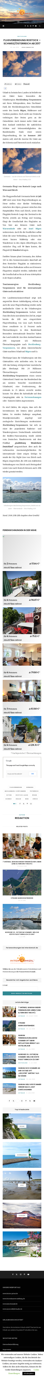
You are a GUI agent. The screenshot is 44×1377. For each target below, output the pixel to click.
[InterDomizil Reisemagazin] (22, 11)
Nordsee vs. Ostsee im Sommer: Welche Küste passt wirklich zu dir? (22, 933)
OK (32, 774)
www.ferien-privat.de (10, 1294)
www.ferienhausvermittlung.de (14, 1299)
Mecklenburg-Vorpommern (15, 791)
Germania (29, 787)
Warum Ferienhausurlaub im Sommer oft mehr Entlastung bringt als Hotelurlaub (28, 1040)
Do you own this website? (15, 774)
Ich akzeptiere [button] (29, 1373)
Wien (27, 799)
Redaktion (22, 818)
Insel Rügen (35, 229)
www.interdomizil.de (10, 1304)
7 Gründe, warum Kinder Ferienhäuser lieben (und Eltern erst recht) (22, 863)
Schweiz (8, 799)
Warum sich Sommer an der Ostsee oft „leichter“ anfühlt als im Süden (29, 1072)
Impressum (7, 1349)
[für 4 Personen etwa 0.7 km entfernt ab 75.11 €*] (22, 620)
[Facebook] (20, 803)
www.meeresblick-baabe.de (12, 1309)
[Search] (39, 26)
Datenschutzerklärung (10, 1344)
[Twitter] (23, 803)
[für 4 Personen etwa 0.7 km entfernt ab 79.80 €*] (22, 656)
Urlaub (18, 799)
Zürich (35, 799)
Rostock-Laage (22, 795)
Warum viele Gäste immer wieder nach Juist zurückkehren (29, 1087)
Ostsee (9, 795)
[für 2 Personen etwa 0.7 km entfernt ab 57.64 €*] (22, 548)
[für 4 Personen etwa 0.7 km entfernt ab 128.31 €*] (22, 729)
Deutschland (22, 36)
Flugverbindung (16, 787)
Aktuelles (21, 1016)
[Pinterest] (27, 803)
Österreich (34, 791)
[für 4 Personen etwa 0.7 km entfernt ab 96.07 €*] (22, 584)
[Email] (30, 803)
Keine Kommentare (28, 47)
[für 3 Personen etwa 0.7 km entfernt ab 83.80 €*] (22, 693)
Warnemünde (9, 229)
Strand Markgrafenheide (22, 898)
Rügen (28, 351)
